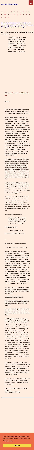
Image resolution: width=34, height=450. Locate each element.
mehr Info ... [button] (9, 441)
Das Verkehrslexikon (9, 4)
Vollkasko (13, 92)
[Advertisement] (17, 75)
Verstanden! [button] (17, 445)
